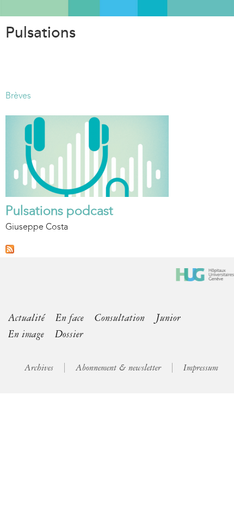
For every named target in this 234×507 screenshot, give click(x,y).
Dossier (69, 334)
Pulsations (40, 32)
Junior (168, 318)
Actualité (26, 318)
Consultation (120, 318)
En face (70, 318)
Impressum (200, 367)
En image (26, 334)
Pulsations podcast (59, 210)
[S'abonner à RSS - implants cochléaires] (9, 250)
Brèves (18, 95)
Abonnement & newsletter (118, 367)
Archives (38, 367)
